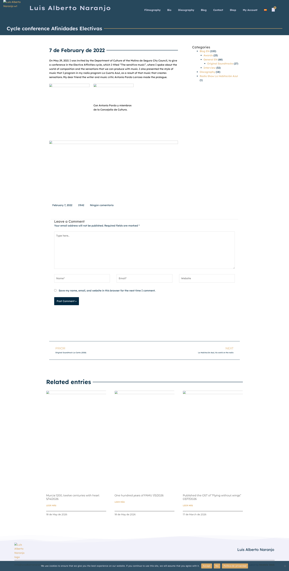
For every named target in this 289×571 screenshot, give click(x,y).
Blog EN (204, 51)
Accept (207, 565)
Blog (204, 10)
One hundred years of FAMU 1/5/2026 (139, 495)
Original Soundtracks (220, 63)
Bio (169, 10)
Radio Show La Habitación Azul (219, 76)
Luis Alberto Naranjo (255, 549)
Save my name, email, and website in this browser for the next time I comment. (107, 290)
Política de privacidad (235, 565)
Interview (210, 67)
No (217, 565)
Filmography (152, 10)
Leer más (51, 505)
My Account (250, 10)
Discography (186, 10)
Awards (208, 55)
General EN (210, 59)
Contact (218, 10)
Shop (233, 10)
